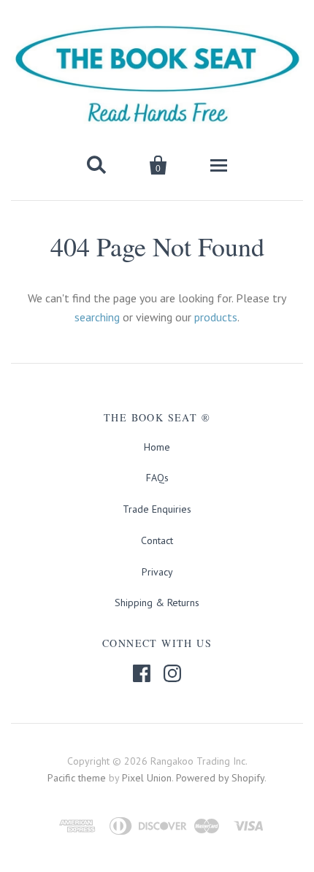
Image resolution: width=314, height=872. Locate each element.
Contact (157, 540)
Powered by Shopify (220, 777)
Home (157, 447)
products (215, 317)
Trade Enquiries (157, 509)
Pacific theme (76, 777)
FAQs (157, 477)
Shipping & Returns (157, 602)
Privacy (157, 571)
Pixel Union (147, 777)
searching (97, 317)
